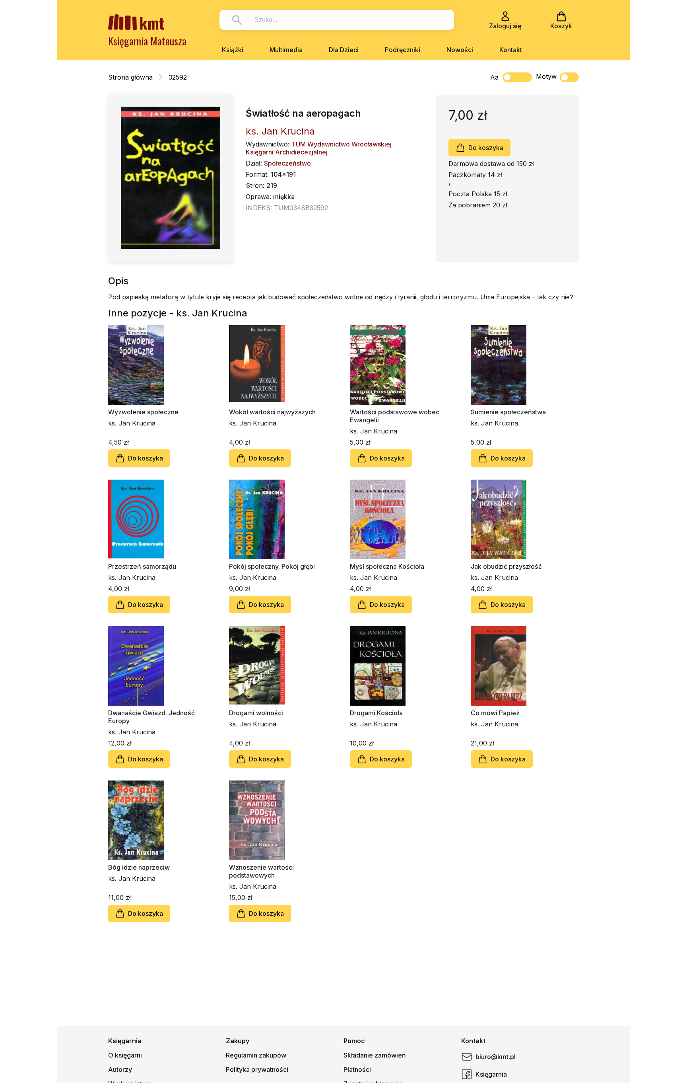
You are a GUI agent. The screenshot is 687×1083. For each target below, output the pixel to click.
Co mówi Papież (495, 713)
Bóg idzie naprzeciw (139, 867)
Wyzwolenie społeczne (143, 412)
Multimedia (286, 50)
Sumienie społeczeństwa (508, 412)
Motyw (546, 76)
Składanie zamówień (375, 1055)
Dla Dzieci (344, 50)
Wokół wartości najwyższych (272, 412)
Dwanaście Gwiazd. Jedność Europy (151, 717)
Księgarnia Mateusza (147, 41)
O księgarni (125, 1055)
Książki (232, 50)
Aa (494, 77)
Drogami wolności (256, 713)
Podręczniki (402, 50)
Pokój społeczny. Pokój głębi (272, 566)
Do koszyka (485, 148)
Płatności (357, 1069)
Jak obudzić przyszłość (506, 566)
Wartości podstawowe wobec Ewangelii (394, 416)
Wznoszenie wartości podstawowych (261, 871)
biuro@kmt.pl (495, 1057)
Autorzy (120, 1069)
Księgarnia (491, 1074)
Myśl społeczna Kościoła (387, 566)
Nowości (459, 50)
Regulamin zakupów (256, 1055)
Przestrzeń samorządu (142, 566)
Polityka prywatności (257, 1069)
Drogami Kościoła (376, 713)
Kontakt (510, 50)
